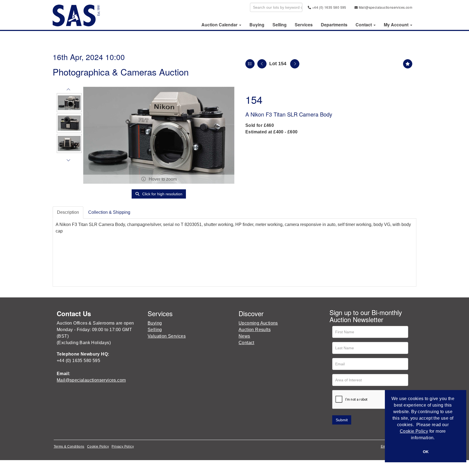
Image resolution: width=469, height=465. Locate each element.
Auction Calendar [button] (220, 24)
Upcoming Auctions (258, 323)
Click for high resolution (161, 194)
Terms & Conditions (69, 446)
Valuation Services (167, 336)
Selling (279, 24)
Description (68, 212)
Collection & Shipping (109, 212)
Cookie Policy (98, 446)
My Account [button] (397, 24)
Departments (334, 24)
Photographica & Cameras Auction (121, 71)
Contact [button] (364, 24)
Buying (256, 24)
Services (304, 24)
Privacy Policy (123, 446)
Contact (246, 342)
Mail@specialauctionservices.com (385, 7)
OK (426, 452)
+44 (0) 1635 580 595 (328, 7)
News (244, 336)
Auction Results (255, 329)
